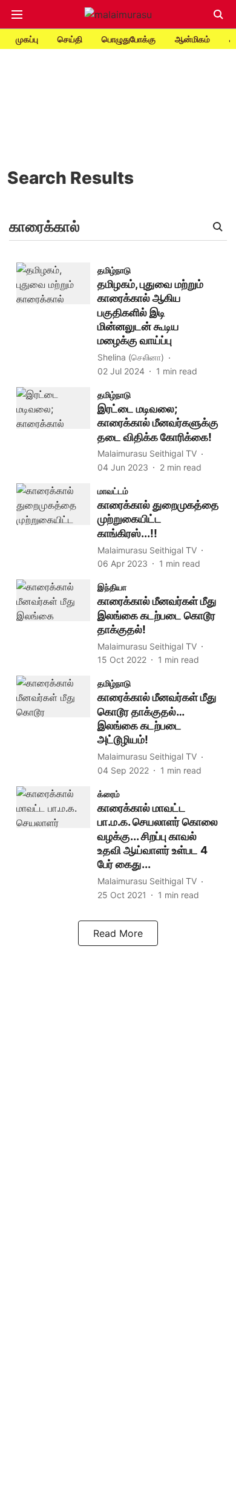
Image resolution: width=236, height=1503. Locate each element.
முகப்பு (27, 39)
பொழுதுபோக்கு (129, 39)
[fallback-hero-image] (56, 319)
